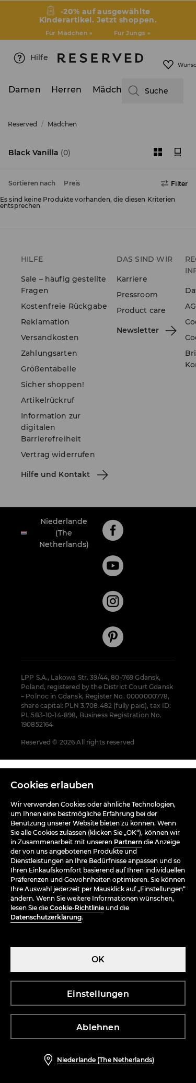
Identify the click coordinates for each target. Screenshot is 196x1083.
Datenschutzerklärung (46, 917)
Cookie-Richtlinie (77, 908)
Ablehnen (98, 1027)
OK (98, 959)
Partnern (128, 842)
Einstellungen (98, 994)
